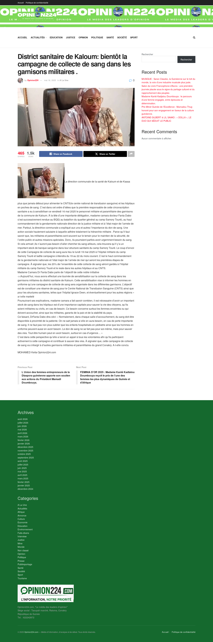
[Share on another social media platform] (131, 154)
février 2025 (23, 482)
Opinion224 (32, 80)
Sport (134, 37)
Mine (20, 543)
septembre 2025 (26, 457)
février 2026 (23, 440)
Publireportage (25, 564)
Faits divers (23, 532)
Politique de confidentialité (37, 2)
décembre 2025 (25, 446)
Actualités (38, 37)
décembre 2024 (25, 488)
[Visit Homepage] (37, 16)
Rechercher (147, 54)
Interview (22, 536)
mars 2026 (23, 436)
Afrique (21, 511)
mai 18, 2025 (50, 80)
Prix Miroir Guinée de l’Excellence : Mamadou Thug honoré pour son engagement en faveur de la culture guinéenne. (168, 110)
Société (122, 37)
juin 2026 (22, 426)
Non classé (23, 550)
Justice (70, 37)
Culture (21, 518)
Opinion (83, 37)
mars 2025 (23, 478)
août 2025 (23, 460)
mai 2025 (22, 471)
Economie (22, 522)
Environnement (25, 529)
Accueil (21, 2)
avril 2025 (22, 475)
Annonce (22, 515)
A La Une (64, 80)
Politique (97, 37)
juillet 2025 (23, 464)
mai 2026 (22, 429)
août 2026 (23, 419)
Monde (21, 546)
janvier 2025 (24, 485)
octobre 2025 (24, 453)
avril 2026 (22, 433)
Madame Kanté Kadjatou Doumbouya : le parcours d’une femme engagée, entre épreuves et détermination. (167, 100)
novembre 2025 (25, 450)
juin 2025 (22, 468)
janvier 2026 (24, 443)
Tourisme (22, 578)
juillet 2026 (23, 422)
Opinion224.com (31, 632)
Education (56, 37)
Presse (21, 560)
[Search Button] (194, 37)
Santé (110, 37)
